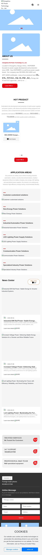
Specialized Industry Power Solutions (17, 265)
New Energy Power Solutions (14, 209)
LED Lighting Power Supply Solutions (18, 237)
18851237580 (8, 484)
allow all (30, 549)
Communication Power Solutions (16, 251)
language (6, 478)
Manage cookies (12, 549)
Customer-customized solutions (15, 195)
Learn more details (9, 328)
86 (3, 484)
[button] (19, 28)
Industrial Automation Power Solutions (18, 223)
